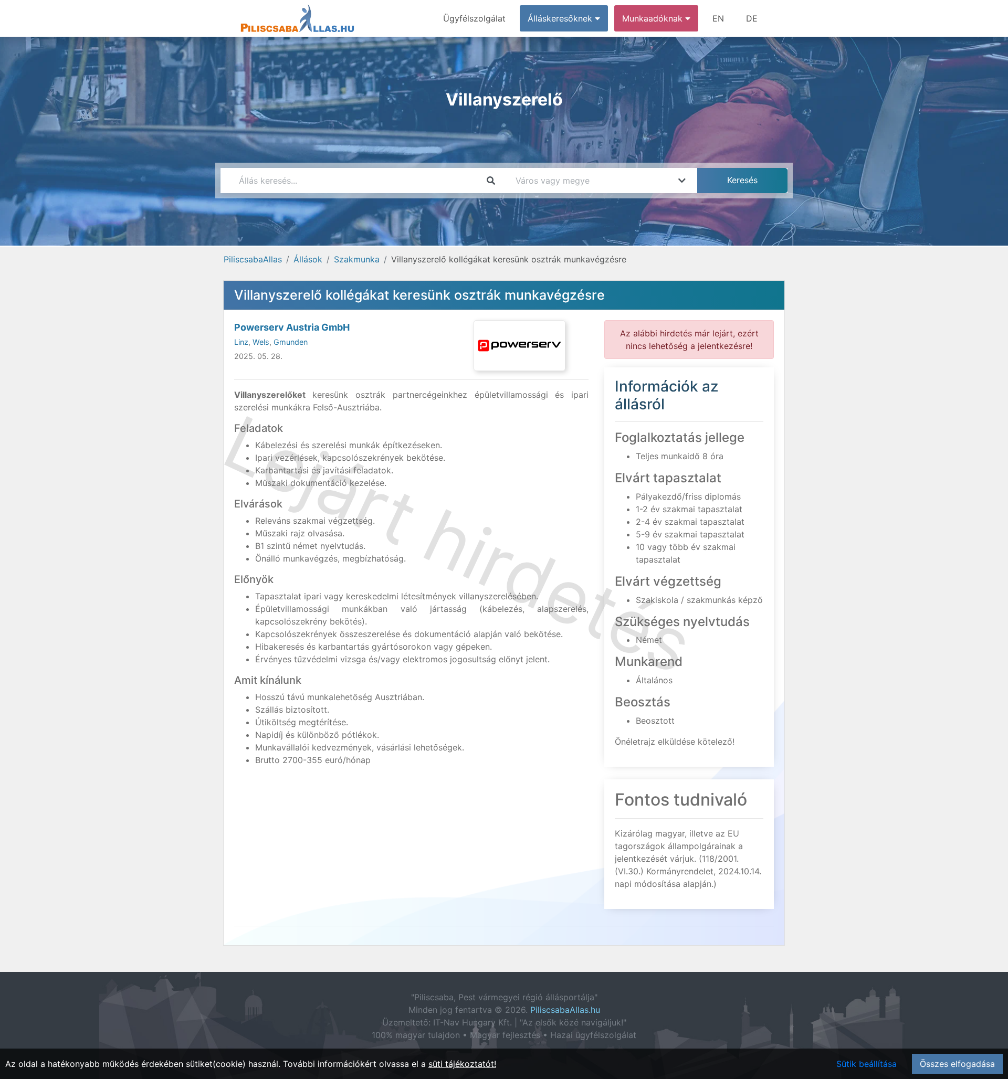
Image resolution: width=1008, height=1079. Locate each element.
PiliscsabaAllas (253, 259)
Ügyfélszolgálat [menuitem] (474, 18)
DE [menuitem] (752, 18)
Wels (261, 341)
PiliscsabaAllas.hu (565, 1009)
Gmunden (291, 341)
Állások (307, 259)
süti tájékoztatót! (462, 1064)
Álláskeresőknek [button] (561, 18)
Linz (241, 341)
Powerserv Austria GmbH (292, 327)
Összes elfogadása (957, 1064)
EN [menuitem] (718, 18)
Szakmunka (357, 259)
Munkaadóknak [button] (653, 18)
